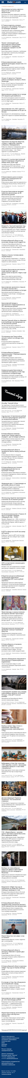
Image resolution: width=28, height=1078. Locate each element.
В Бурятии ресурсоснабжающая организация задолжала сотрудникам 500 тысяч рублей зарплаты (13, 578)
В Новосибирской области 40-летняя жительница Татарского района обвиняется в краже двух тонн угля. (13, 957)
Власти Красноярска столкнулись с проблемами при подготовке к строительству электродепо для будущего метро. (14, 53)
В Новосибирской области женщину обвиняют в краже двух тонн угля (13, 951)
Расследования (20, 364)
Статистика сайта (6, 1041)
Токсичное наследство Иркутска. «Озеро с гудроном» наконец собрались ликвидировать (13, 143)
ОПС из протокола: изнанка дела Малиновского (13, 563)
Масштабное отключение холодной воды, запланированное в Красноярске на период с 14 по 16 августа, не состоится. (14, 377)
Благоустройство (5, 315)
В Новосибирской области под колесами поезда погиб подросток (13, 241)
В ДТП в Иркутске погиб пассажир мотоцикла (13, 532)
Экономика (14, 56)
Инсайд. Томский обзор (10, 403)
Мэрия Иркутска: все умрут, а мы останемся (13, 936)
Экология (23, 153)
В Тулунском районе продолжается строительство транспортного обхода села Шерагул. (12, 343)
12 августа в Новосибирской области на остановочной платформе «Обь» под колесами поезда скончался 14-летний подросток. (14, 245)
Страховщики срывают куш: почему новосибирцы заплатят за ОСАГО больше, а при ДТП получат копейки (14, 694)
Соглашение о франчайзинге (9, 1039)
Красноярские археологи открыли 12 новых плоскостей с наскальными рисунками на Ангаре (14, 288)
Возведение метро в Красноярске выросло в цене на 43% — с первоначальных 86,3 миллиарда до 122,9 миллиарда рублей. (13, 1003)
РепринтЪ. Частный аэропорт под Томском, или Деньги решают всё (13, 226)
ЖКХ (13, 380)
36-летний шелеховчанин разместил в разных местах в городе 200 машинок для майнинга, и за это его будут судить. (14, 99)
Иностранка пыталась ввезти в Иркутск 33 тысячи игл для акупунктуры (12, 10)
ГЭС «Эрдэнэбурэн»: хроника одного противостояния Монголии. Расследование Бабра (14, 833)
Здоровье (14, 461)
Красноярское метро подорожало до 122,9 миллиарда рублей (13, 999)
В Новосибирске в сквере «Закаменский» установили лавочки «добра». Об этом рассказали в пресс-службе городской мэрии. (13, 649)
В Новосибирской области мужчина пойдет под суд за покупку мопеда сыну (14, 967)
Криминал (14, 171)
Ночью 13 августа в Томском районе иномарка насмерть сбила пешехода (14, 79)
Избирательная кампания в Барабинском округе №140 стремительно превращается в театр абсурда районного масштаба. (14, 876)
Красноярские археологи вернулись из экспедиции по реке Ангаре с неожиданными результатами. (13, 294)
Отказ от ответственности (8, 1036)
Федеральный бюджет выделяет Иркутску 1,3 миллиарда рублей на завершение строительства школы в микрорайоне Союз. (13, 488)
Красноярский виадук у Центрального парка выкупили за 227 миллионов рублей (13, 304)
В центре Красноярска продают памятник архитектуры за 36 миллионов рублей (13, 193)
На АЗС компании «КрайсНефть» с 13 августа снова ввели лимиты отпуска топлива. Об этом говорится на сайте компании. (13, 260)
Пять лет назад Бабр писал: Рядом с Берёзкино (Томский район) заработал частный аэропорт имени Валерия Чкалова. (14, 231)
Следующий (24, 1030)
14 (18, 1030)
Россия (24, 703)
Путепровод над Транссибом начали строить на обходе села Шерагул (13, 338)
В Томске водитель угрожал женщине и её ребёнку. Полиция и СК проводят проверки (14, 26)
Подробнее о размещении (8, 1064)
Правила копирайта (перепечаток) (10, 1038)
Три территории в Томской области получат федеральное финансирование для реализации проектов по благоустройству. (14, 407)
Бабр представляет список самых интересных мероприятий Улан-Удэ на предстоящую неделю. (13, 771)
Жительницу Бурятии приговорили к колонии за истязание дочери (14, 498)
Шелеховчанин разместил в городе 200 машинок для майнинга (14, 95)
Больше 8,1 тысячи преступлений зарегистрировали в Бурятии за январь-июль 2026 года (13, 160)
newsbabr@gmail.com (7, 1050)
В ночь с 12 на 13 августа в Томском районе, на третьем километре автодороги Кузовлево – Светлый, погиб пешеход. (14, 85)
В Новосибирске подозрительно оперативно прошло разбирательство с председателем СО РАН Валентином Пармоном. (14, 804)
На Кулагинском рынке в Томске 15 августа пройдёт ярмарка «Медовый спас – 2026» (14, 515)
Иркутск (21, 19)
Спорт (12, 944)
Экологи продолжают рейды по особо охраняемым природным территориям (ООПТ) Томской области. (14, 665)
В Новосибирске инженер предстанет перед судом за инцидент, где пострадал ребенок (13, 435)
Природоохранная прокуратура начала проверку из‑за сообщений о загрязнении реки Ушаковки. (13, 635)
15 (20, 1030)
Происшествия (15, 19)
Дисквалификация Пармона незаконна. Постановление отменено (11, 799)
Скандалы (8, 740)
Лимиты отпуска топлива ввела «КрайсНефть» (12, 255)
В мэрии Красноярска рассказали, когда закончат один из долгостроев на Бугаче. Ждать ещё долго (14, 272)
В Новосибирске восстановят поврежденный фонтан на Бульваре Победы (12, 469)
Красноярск (20, 56)
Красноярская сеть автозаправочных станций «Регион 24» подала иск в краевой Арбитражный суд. (14, 115)
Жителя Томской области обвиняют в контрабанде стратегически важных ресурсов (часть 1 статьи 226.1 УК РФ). (13, 327)
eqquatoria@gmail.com (12, 1058)
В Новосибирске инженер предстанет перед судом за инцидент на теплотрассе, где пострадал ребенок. (13, 440)
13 (17, 1030)
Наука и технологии (16, 72)
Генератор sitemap (6, 1074)
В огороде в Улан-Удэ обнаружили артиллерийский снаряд (14, 983)
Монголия (19, 845)
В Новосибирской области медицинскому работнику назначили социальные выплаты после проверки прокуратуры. (13, 909)
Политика (4, 411)
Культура (4, 776)
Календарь (4, 1044)
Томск (20, 37)
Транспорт (21, 88)
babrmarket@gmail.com (7, 1063)
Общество (19, 508)
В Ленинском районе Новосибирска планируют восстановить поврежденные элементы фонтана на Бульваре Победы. (14, 474)
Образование (20, 461)
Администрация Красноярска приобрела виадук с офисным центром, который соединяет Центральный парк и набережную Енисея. (14, 310)
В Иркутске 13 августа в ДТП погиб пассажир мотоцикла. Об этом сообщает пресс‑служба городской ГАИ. (13, 537)
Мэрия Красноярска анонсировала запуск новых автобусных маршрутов (14, 1014)
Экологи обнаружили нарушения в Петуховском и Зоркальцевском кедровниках (14, 660)
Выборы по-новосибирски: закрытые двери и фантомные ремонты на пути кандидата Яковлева (12, 870)
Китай (22, 845)
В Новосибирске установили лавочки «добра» (12, 645)
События (14, 526)
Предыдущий (5, 1030)
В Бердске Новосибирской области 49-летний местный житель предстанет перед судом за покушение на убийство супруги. (13, 893)
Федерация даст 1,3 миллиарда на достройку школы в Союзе (14, 484)
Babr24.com (8, 19)
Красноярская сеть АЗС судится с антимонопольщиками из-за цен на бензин (14, 110)
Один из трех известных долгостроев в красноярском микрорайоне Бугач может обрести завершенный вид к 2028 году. (12, 278)
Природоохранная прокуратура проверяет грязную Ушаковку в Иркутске (13, 629)
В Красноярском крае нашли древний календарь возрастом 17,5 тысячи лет (14, 63)
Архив (3, 1042)
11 (15, 1030)
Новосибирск (22, 249)
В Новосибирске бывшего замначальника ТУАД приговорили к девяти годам (14, 354)
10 (14, 1030)
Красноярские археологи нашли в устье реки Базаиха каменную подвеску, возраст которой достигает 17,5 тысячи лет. (13, 69)
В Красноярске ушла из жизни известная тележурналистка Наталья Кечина (12, 178)
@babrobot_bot (11, 1056)
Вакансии (4, 1045)
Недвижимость (15, 203)
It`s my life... (14, 186)
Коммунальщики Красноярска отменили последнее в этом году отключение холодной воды (13, 371)
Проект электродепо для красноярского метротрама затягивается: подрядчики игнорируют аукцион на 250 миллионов (11, 46)
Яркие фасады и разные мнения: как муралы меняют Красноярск (13, 612)
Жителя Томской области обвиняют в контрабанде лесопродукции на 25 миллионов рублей (14, 322)
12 (16, 1030)
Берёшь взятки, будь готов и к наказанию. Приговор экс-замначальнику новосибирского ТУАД (13, 728)
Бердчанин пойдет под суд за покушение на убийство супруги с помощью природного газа (13, 888)
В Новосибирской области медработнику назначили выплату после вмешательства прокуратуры (14, 904)
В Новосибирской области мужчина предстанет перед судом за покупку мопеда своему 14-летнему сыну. (14, 973)
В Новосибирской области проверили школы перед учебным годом (13, 451)
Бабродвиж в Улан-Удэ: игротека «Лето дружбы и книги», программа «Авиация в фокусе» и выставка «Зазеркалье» (14, 765)
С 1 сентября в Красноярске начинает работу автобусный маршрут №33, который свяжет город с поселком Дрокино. (13, 1019)
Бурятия (19, 171)
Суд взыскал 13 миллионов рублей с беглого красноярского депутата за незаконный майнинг (14, 417)
